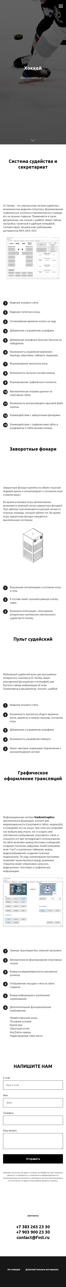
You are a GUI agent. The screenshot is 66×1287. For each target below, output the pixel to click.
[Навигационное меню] (61, 6)
